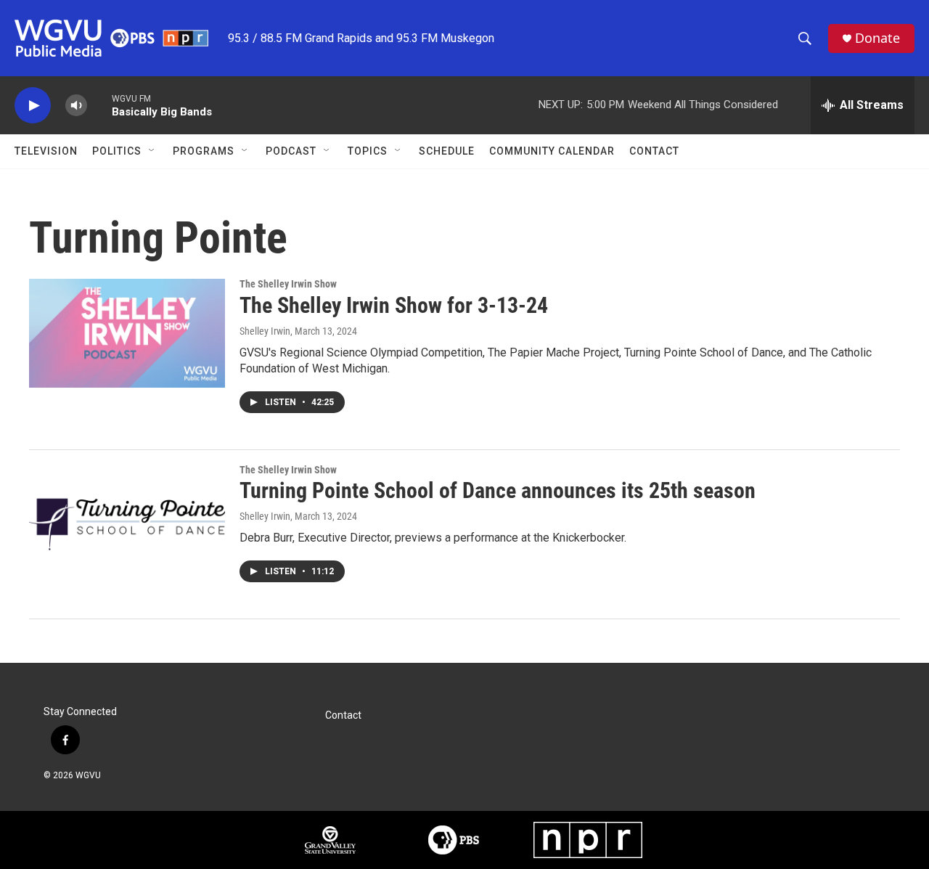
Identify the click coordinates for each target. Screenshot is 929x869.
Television (46, 151)
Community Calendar (552, 151)
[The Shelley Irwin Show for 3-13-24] (127, 333)
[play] (32, 105)
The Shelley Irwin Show (288, 284)
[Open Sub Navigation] (152, 151)
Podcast (291, 151)
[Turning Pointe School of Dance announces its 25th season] (127, 519)
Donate (877, 38)
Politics (117, 151)
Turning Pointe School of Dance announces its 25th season (498, 490)
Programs (203, 151)
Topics (368, 151)
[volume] (76, 105)
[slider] (99, 105)
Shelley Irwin (265, 331)
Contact (654, 151)
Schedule (447, 151)
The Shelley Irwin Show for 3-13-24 (394, 305)
